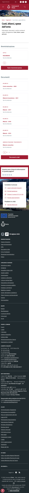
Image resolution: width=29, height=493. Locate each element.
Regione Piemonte (5, 2)
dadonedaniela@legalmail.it (10, 402)
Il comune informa (5, 314)
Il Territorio (3, 332)
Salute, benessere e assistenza (9, 293)
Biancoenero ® (15, 487)
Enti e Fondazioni (5, 252)
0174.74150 (6, 350)
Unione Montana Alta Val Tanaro (9, 460)
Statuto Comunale (5, 430)
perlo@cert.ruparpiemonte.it (11, 358)
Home (3, 20)
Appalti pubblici (5, 273)
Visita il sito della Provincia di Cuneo (10, 458)
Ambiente (3, 268)
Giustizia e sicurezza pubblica (8, 285)
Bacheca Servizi (5, 427)
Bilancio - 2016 (7, 121)
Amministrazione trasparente (12, 142)
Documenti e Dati (5, 249)
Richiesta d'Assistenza (6, 425)
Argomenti (8, 20)
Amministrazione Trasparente (8, 410)
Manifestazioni (4, 311)
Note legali (3, 434)
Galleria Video (4, 337)
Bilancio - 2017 (7, 110)
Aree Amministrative (6, 244)
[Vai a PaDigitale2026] (10, 234)
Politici (2, 257)
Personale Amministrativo (7, 254)
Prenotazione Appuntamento (8, 420)
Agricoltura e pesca (6, 265)
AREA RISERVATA (14, 491)
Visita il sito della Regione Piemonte (10, 455)
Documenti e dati (14, 157)
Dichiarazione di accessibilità (8, 412)
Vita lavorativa (4, 300)
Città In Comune (21, 481)
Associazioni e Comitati (7, 342)
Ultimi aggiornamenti (6, 442)
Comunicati (4, 316)
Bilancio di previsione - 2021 (10, 98)
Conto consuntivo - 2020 (9, 86)
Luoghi (2, 329)
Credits (2, 439)
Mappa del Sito (5, 447)
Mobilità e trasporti (6, 290)
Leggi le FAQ (4, 417)
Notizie (2, 309)
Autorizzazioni (4, 275)
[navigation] (3, 7)
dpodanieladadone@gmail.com (12, 400)
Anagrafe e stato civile (6, 270)
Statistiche (3, 444)
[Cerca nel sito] (25, 7)
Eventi (2, 327)
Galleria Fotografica (6, 334)
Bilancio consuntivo (8, 145)
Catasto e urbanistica (6, 278)
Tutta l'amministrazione (14, 68)
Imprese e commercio (6, 288)
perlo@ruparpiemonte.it (10, 359)
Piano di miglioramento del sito (9, 415)
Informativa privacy (6, 432)
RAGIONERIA (6, 56)
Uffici (4, 53)
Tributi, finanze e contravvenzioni (9, 295)
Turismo (3, 298)
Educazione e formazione (7, 283)
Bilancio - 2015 (7, 133)
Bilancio (5, 83)
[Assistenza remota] (14, 483)
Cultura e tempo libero (6, 280)
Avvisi (2, 318)
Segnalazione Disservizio (7, 422)
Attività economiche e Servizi (8, 339)
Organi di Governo (5, 242)
